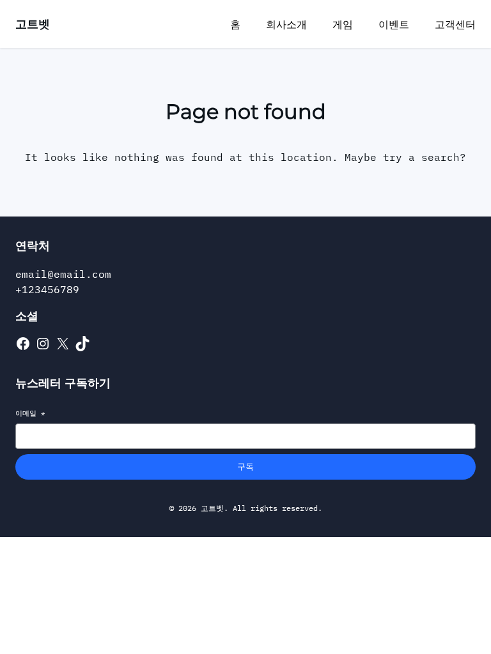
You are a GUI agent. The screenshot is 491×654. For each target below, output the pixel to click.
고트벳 (32, 24)
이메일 (30, 413)
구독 (245, 466)
